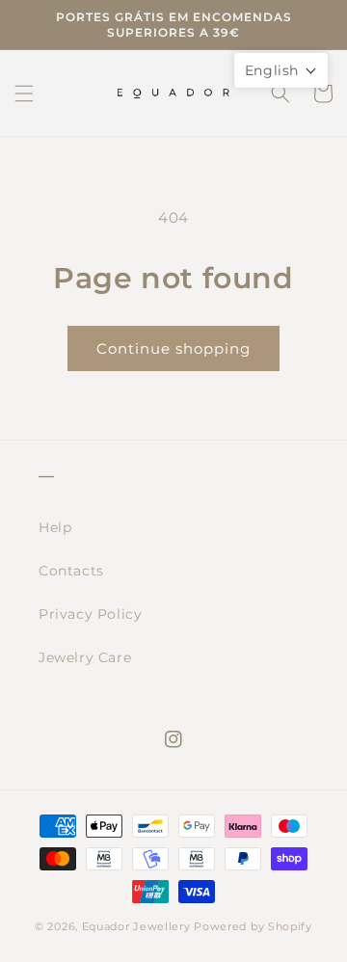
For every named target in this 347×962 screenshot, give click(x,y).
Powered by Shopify (253, 926)
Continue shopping (173, 348)
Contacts (71, 570)
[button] (24, 93)
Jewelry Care (85, 657)
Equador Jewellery (136, 926)
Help (55, 527)
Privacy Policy (90, 614)
